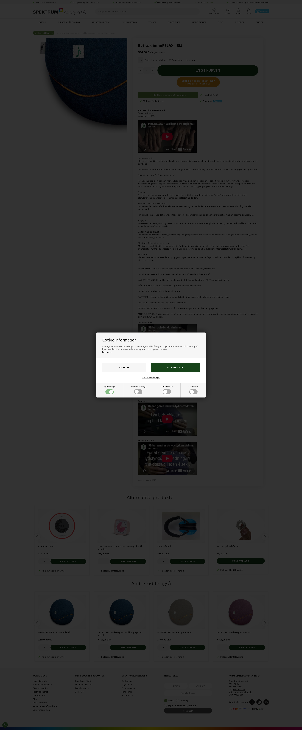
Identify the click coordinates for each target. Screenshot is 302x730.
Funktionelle (167, 386)
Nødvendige (109, 386)
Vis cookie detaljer (151, 377)
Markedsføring (138, 386)
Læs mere (107, 352)
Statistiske (193, 386)
